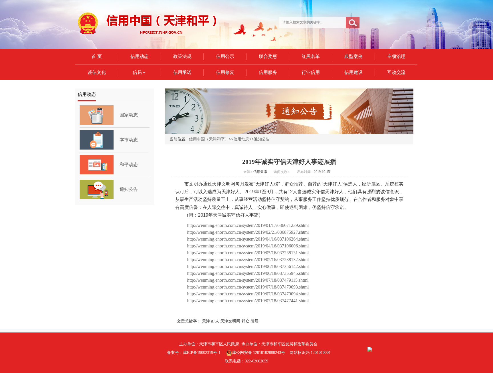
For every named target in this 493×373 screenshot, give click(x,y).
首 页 (97, 56)
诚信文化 (97, 72)
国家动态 (129, 114)
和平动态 (129, 164)
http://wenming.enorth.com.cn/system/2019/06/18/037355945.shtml (248, 273)
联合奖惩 (268, 56)
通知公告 (129, 189)
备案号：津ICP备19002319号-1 (194, 352)
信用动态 (139, 56)
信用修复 (225, 72)
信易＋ (139, 72)
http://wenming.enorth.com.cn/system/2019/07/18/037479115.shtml (247, 280)
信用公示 (225, 56)
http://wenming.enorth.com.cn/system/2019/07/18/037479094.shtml (248, 293)
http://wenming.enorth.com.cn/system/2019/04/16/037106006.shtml (248, 245)
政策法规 (182, 56)
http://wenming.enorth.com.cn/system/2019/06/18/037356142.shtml (248, 266)
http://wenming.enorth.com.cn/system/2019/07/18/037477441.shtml (248, 300)
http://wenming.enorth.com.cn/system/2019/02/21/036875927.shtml (248, 232)
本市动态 (129, 139)
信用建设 (353, 72)
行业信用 (311, 72)
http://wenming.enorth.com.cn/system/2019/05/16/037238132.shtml (248, 259)
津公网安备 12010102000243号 (258, 352)
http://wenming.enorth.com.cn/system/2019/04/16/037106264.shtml (248, 239)
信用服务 (268, 72)
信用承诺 (182, 72)
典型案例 (353, 56)
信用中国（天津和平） (209, 139)
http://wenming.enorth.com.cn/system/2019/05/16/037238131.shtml (248, 252)
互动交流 (396, 72)
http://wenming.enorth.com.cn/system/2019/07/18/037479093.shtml (248, 287)
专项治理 (396, 56)
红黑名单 (311, 56)
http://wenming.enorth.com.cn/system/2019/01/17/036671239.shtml (248, 225)
